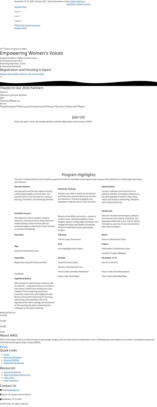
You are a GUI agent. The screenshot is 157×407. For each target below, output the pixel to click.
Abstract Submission (13, 357)
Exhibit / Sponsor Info (22, 74)
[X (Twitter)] (3, 347)
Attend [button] (17, 11)
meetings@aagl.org (10, 390)
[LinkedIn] (5, 347)
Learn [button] (16, 16)
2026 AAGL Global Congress (79, 4)
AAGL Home (9, 377)
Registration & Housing (14, 363)
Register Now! (20, 7)
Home (6, 354)
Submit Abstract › (77, 1)
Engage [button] (17, 20)
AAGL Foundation (11, 380)
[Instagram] (7, 347)
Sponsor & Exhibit (11, 360)
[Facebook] (1, 347)
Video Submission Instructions (17, 375)
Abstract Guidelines (12, 372)
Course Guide (38, 74)
